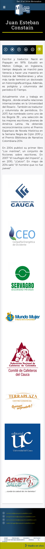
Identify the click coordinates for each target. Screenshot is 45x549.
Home (6, 538)
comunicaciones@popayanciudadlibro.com (21, 520)
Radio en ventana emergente (14, 540)
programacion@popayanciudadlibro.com (20, 516)
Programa (15, 538)
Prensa (31, 540)
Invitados (37, 538)
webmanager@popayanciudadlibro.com (20, 523)
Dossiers (26, 538)
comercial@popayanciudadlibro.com (19, 513)
